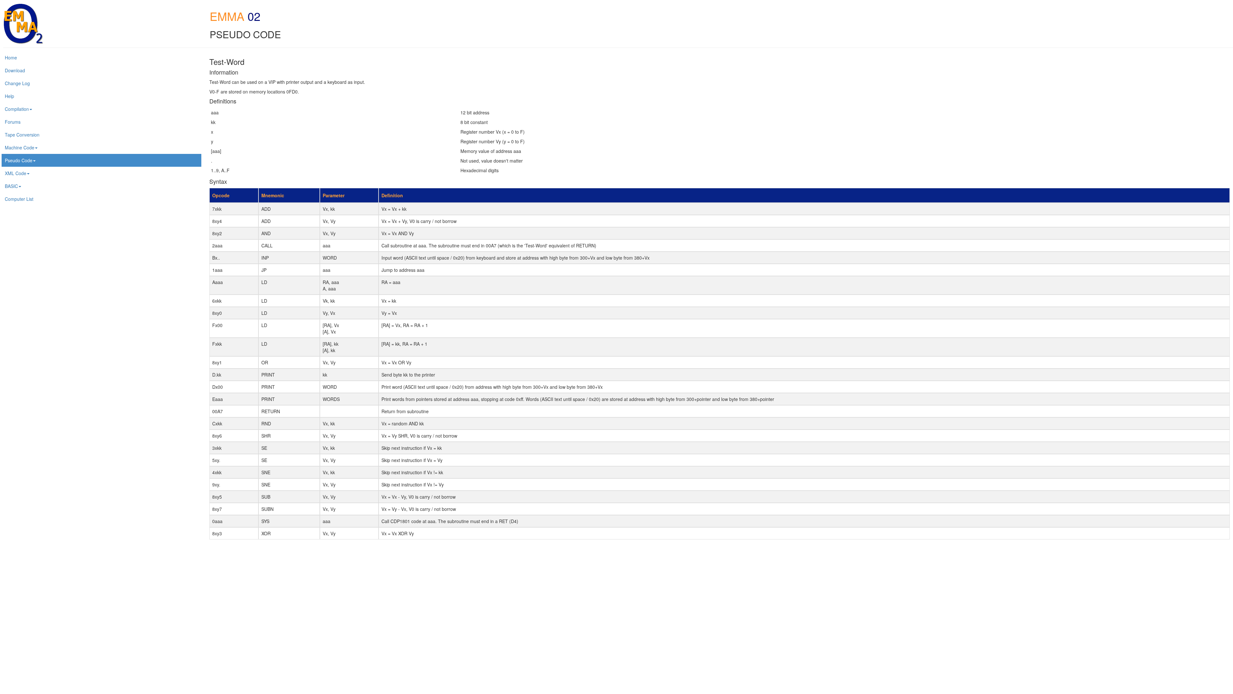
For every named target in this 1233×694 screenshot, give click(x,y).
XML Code (15, 173)
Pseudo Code (18, 160)
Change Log (17, 83)
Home (11, 57)
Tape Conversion (22, 134)
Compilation (17, 109)
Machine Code (19, 147)
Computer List (19, 199)
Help (9, 96)
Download (15, 70)
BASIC (11, 186)
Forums (13, 122)
